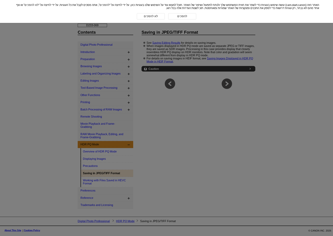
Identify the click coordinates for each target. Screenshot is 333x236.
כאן (133, 4)
